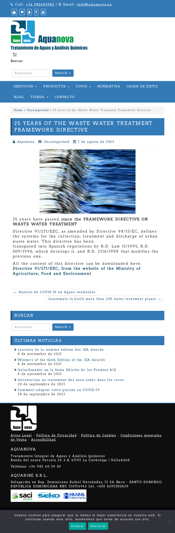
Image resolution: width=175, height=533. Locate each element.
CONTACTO (65, 97)
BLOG (19, 97)
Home (18, 110)
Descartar (98, 526)
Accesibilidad (43, 439)
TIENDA (38, 97)
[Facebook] (35, 12)
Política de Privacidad (56, 435)
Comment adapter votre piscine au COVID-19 (59, 390)
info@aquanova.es (94, 4)
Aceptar (77, 526)
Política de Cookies (98, 435)
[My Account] (29, 12)
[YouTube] (43, 12)
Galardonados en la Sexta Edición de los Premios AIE (67, 370)
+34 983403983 (40, 4)
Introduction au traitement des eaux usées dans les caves (71, 380)
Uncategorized (38, 110)
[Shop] (14, 12)
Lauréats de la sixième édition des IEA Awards (61, 349)
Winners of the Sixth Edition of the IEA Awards (61, 360)
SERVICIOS (24, 86)
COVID (82, 86)
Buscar (17, 61)
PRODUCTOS (55, 86)
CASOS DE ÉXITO (142, 86)
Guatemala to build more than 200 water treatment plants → (104, 299)
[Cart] (22, 12)
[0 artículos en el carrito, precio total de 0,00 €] (14, 54)
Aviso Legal (21, 435)
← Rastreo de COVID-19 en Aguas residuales (54, 292)
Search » (63, 73)
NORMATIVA (108, 86)
